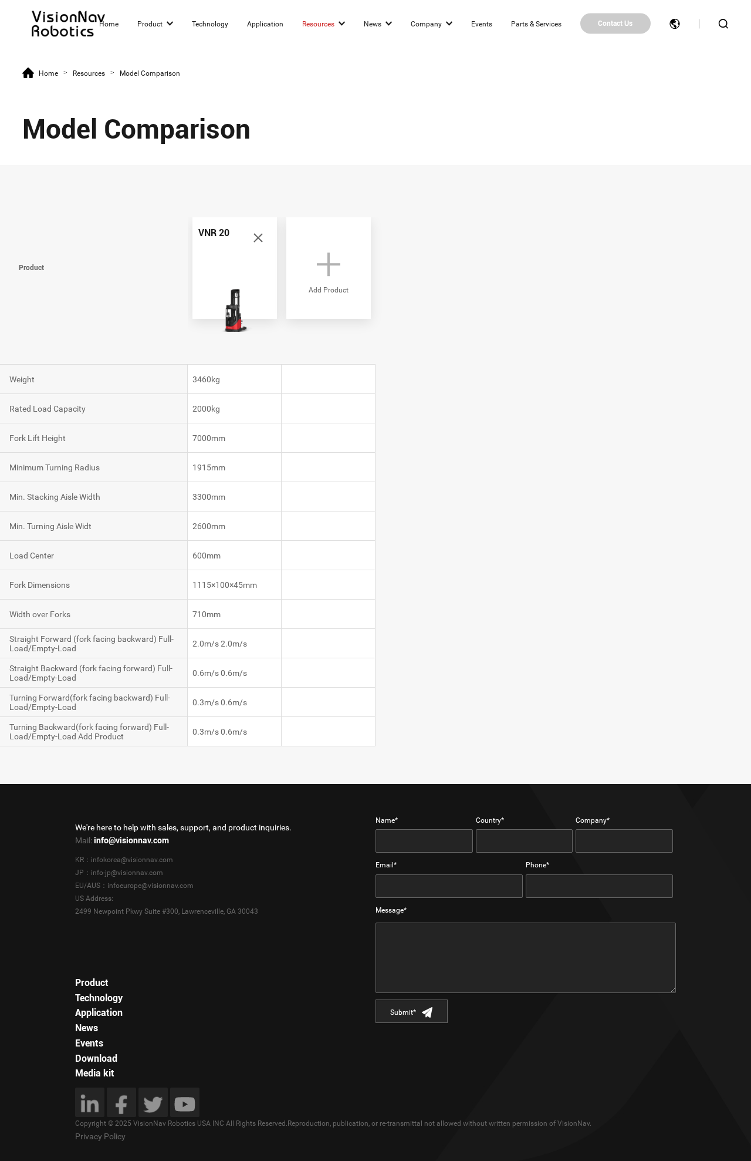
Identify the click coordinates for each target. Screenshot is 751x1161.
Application (265, 23)
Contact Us (615, 23)
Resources (318, 23)
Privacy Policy (100, 1136)
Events (481, 23)
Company (426, 23)
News (372, 23)
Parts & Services (536, 23)
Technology (210, 23)
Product (150, 23)
